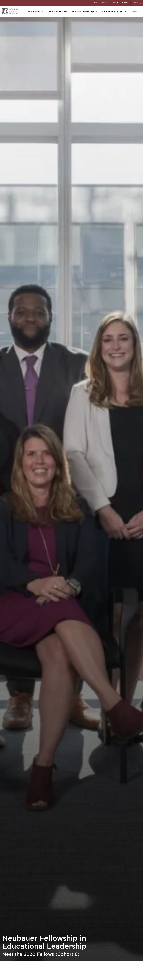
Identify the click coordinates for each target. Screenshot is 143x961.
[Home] (10, 11)
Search (135, 3)
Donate (104, 3)
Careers (125, 3)
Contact (115, 3)
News (95, 3)
